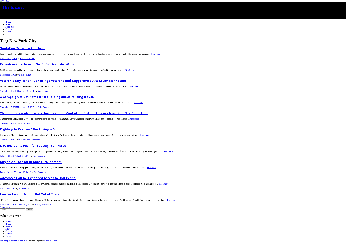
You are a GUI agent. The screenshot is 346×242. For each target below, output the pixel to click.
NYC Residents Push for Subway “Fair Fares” (33, 146)
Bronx (8, 22)
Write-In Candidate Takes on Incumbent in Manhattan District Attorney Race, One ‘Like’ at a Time (74, 113)
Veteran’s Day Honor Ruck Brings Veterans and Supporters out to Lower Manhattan (63, 81)
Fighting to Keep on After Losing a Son (29, 129)
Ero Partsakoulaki (27, 58)
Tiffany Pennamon (43, 204)
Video (8, 236)
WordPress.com (50, 241)
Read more (155, 54)
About (8, 32)
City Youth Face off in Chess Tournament (31, 162)
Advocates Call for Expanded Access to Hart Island (38, 178)
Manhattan (9, 27)
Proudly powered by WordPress (13, 241)
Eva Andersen (39, 156)
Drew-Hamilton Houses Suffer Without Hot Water (37, 64)
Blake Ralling (25, 75)
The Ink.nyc (13, 7)
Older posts (5, 207)
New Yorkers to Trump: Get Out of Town (29, 194)
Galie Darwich (44, 107)
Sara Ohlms (43, 91)
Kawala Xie (24, 188)
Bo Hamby (25, 123)
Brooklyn (9, 24)
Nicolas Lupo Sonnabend (29, 140)
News (7, 229)
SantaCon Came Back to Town (22, 48)
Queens (8, 29)
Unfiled (8, 234)
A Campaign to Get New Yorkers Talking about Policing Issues (47, 97)
